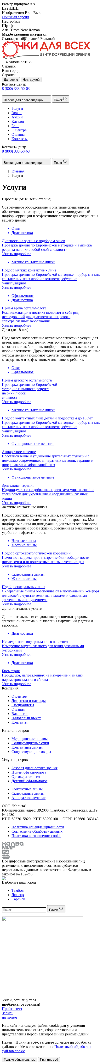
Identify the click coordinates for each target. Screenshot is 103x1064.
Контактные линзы (27, 747)
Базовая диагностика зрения (34, 768)
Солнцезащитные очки (30, 743)
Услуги (17, 108)
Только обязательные (19, 1059)
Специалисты (22, 705)
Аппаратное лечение (28, 798)
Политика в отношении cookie (36, 836)
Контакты (19, 139)
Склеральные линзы (28, 793)
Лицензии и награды (28, 701)
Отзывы (18, 134)
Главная (17, 171)
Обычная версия (15, 17)
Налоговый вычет (26, 718)
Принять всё (49, 1059)
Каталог (18, 121)
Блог (15, 126)
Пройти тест (12, 1009)
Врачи (16, 113)
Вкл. (28, 13)
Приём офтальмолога (28, 772)
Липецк (17, 895)
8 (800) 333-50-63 (16, 88)
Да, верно (11, 79)
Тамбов (17, 890)
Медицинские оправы (29, 739)
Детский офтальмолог (29, 781)
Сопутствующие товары (31, 752)
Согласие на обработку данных (37, 831)
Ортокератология (25, 777)
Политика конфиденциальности (37, 827)
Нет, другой (31, 79)
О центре (19, 130)
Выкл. (38, 13)
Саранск (18, 899)
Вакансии (19, 714)
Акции (17, 117)
